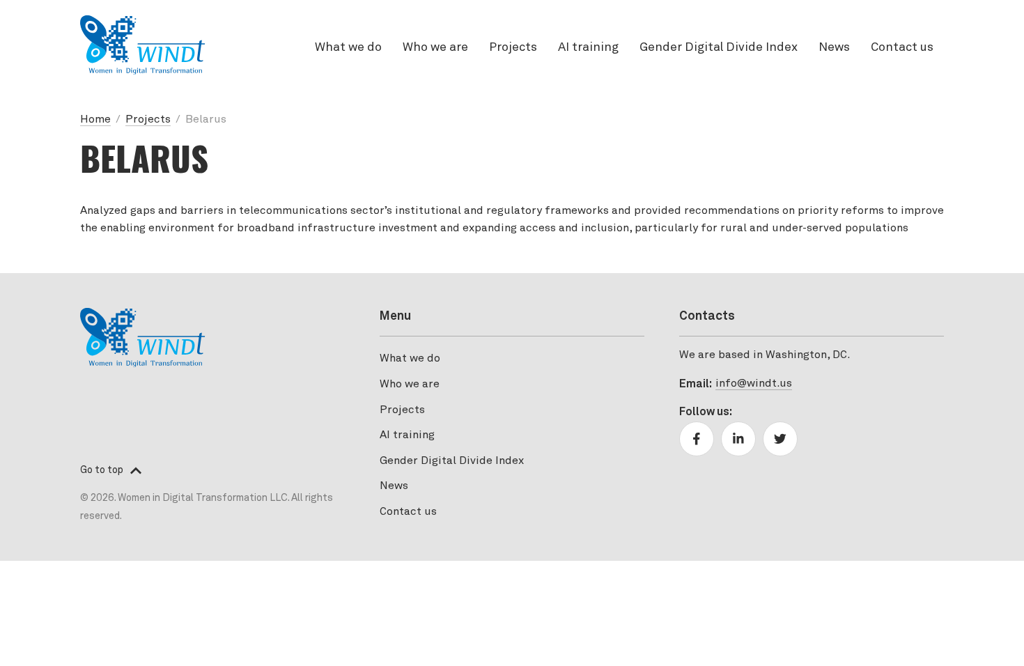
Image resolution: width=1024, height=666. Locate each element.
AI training (588, 48)
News (834, 48)
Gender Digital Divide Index (718, 48)
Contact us (902, 48)
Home (95, 119)
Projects (513, 48)
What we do (348, 48)
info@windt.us (753, 383)
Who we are (435, 48)
